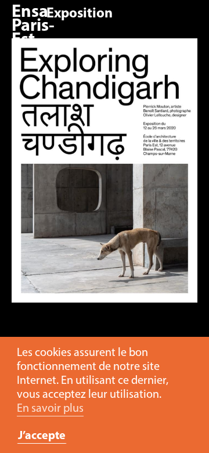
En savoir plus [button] (50, 409)
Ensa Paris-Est (33, 26)
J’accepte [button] (42, 436)
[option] (104, 176)
